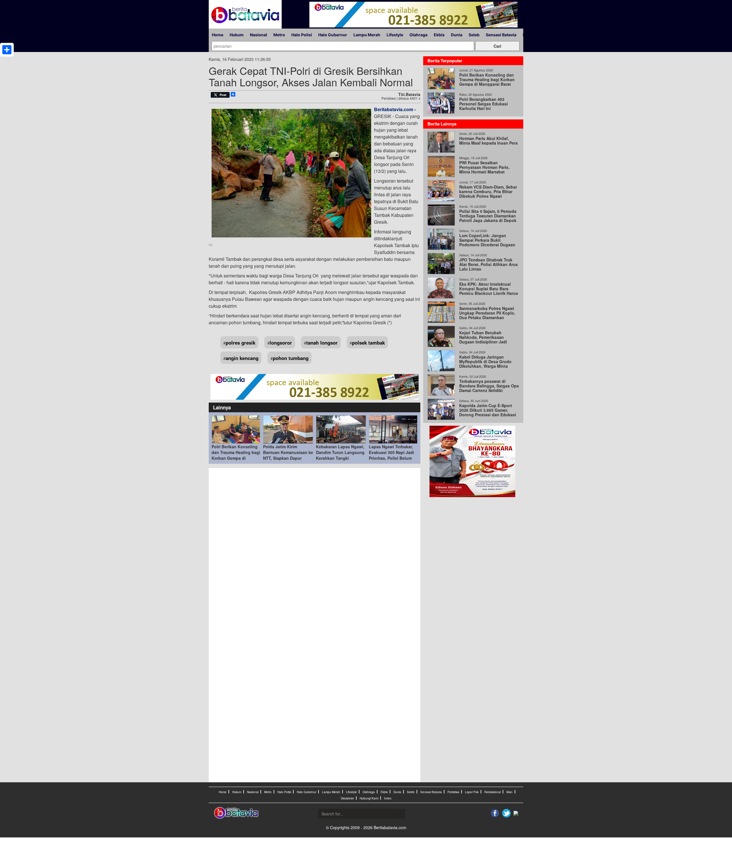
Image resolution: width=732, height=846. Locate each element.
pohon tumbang (291, 358)
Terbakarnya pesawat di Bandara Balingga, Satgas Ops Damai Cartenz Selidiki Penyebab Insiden (489, 388)
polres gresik (240, 342)
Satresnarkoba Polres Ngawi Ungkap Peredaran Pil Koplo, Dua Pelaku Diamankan (487, 312)
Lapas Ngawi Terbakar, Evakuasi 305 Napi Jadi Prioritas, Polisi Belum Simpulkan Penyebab (391, 455)
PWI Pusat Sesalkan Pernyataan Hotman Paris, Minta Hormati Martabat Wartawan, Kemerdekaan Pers (488, 169)
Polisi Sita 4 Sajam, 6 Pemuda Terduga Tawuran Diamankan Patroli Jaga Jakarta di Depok (487, 215)
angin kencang (242, 358)
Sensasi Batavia (501, 34)
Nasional (258, 34)
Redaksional (492, 792)
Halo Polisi (301, 34)
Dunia (456, 34)
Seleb (474, 34)
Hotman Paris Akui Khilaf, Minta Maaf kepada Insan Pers (488, 140)
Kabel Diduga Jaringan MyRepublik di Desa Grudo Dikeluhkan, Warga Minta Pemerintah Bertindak (485, 363)
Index (387, 798)
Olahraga (418, 34)
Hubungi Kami (369, 798)
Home (217, 34)
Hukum (237, 34)
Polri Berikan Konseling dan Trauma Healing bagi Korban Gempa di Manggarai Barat (236, 455)
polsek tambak (368, 342)
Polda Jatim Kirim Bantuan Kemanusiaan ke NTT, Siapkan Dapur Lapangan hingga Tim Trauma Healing (288, 458)
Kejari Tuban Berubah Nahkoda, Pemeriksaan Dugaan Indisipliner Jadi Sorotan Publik (483, 339)
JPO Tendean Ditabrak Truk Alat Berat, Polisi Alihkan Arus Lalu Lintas (488, 264)
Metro (279, 34)
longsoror (281, 342)
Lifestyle (395, 34)
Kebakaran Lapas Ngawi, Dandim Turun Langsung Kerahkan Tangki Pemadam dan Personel (340, 455)
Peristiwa (453, 792)
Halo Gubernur (332, 34)
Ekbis (439, 34)
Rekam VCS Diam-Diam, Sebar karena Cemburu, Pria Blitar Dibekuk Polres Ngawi (488, 191)
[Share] (7, 49)
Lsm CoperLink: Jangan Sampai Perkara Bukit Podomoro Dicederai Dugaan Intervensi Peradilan (487, 242)
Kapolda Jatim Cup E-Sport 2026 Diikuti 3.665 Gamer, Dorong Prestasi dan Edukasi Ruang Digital (487, 412)
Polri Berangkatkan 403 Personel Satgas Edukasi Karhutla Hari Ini (483, 103)
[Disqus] (314, 548)
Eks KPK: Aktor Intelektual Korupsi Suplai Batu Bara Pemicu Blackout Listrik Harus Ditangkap (488, 291)
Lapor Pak (472, 792)
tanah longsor (322, 342)
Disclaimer (347, 798)
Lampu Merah (366, 34)
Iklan (509, 792)
